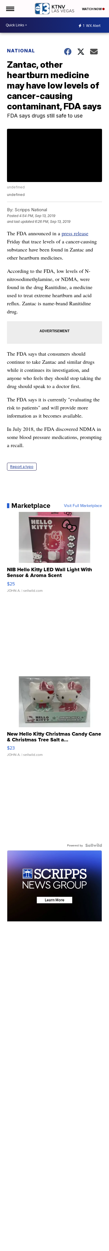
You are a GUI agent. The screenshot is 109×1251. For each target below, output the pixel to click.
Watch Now (92, 9)
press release (75, 233)
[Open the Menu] (9, 8)
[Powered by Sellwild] (93, 845)
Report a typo (21, 466)
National (21, 51)
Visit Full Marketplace (83, 506)
